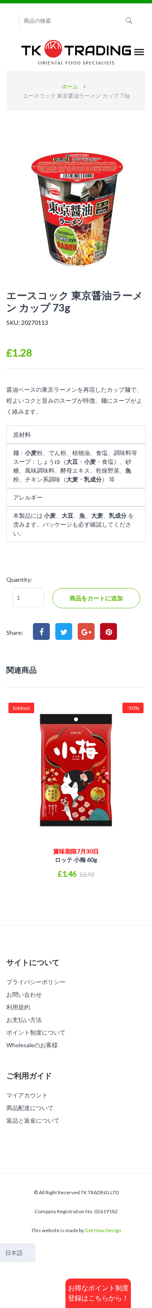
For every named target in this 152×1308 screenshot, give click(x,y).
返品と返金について (33, 1120)
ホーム (70, 86)
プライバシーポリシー (35, 981)
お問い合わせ (24, 994)
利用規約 (18, 1007)
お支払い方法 (24, 1019)
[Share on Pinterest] (108, 631)
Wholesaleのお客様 (32, 1045)
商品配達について (30, 1107)
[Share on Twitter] (63, 631)
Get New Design (103, 1230)
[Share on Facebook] (41, 631)
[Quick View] (76, 894)
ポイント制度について (35, 1032)
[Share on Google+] (86, 631)
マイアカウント (27, 1095)
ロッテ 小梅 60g (76, 855)
